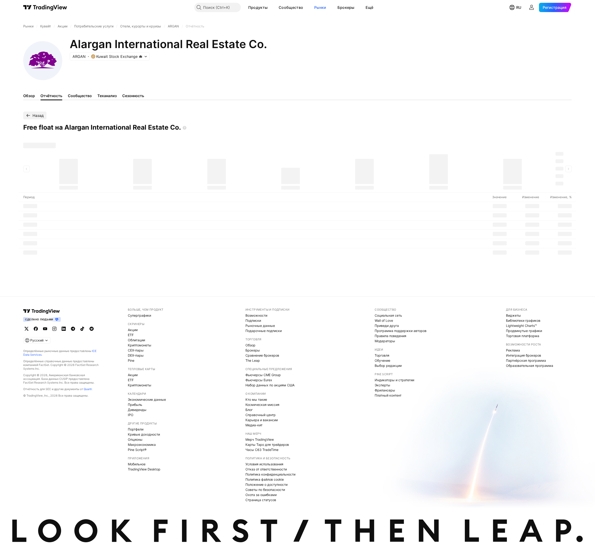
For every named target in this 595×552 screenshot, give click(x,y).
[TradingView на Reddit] (91, 328)
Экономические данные (147, 399)
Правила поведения (390, 336)
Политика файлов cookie (264, 479)
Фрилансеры (385, 390)
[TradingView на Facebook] (36, 328)
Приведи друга (387, 326)
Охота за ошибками (261, 495)
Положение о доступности (266, 484)
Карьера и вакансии (261, 420)
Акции (133, 330)
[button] (271, 7)
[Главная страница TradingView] (45, 7)
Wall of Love (384, 320)
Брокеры (345, 7)
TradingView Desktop (144, 469)
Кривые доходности (144, 434)
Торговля (382, 355)
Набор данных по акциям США (269, 385)
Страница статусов (260, 500)
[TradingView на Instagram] (54, 328)
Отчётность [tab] (51, 95)
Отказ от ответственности (266, 469)
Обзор (250, 345)
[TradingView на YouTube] (45, 328)
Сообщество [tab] (80, 95)
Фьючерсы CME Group (263, 375)
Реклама (513, 350)
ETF (131, 335)
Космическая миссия (262, 405)
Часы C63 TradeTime (261, 450)
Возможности (256, 315)
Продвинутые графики (524, 331)
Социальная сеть (388, 315)
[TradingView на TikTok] (82, 328)
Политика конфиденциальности (270, 474)
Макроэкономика (142, 445)
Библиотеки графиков (523, 320)
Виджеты (513, 315)
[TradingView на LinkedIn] (63, 328)
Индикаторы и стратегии (394, 380)
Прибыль (135, 405)
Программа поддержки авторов (400, 331)
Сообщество (291, 7)
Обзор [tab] (29, 95)
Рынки (320, 7)
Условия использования (264, 464)
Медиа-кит (253, 425)
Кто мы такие (256, 399)
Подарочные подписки (263, 331)
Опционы (135, 439)
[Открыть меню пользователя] (531, 7)
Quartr (88, 389)
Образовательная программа (529, 366)
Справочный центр (260, 415)
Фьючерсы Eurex (258, 380)
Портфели (135, 429)
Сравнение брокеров (262, 355)
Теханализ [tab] (107, 95)
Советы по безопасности (265, 490)
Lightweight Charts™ (521, 326)
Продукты (258, 7)
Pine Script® (137, 450)
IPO (130, 415)
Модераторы (385, 341)
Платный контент (388, 395)
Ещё (370, 7)
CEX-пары (136, 350)
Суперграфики (139, 315)
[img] (141, 56)
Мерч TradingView (259, 439)
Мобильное (136, 464)
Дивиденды (137, 410)
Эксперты (382, 385)
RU (518, 7)
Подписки (253, 320)
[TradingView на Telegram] (73, 328)
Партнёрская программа (526, 360)
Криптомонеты (139, 345)
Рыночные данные (260, 326)
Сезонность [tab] (133, 95)
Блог (249, 410)
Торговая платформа (522, 336)
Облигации (136, 340)
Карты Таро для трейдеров (267, 445)
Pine (131, 360)
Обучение (382, 360)
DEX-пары (136, 355)
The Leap (252, 360)
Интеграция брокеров (523, 355)
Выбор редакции (388, 366)
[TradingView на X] (26, 328)
